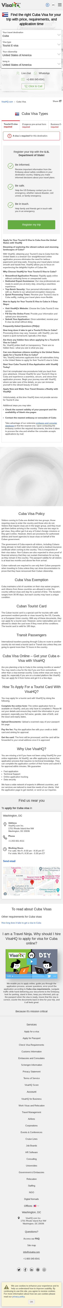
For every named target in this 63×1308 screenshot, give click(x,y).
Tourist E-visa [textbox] (10, 45)
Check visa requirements (31, 1045)
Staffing (31, 1185)
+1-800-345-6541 (31, 1258)
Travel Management (31, 1112)
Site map (31, 1245)
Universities (31, 1165)
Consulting (32, 1159)
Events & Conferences (31, 1132)
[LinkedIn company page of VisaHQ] (32, 1270)
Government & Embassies (31, 1172)
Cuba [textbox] (5, 35)
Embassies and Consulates (31, 1058)
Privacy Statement (31, 1071)
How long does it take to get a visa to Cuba (21, 923)
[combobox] (31, 34)
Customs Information (32, 1051)
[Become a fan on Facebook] (25, 1270)
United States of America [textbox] (17, 55)
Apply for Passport (31, 1038)
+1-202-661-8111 (16, 841)
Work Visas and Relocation (32, 1105)
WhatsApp (44, 73)
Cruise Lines (31, 1139)
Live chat (26, 73)
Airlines (31, 1119)
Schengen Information (31, 1065)
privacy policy (18, 1296)
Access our (31, 1238)
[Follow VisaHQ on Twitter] (19, 1270)
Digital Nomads (31, 1199)
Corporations (31, 1125)
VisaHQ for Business (31, 1099)
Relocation (32, 1179)
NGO (31, 1192)
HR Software (31, 1152)
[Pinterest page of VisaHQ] (38, 1270)
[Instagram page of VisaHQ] (44, 1270)
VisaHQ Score (32, 1085)
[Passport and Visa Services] (11, 5)
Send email (9, 861)
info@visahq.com (31, 1252)
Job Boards (31, 1145)
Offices (28, 1205)
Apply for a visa (31, 1031)
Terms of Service (31, 1078)
